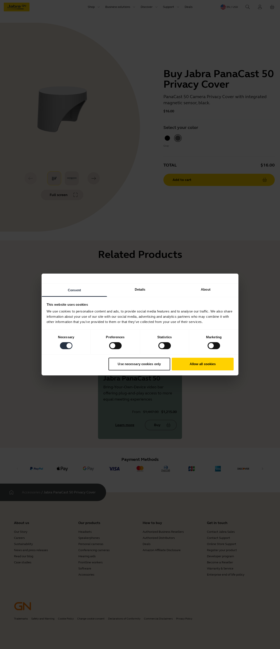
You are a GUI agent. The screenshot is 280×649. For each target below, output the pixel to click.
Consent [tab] (74, 290)
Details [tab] (140, 289)
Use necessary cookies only (139, 364)
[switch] (115, 345)
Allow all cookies (203, 364)
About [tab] (205, 289)
